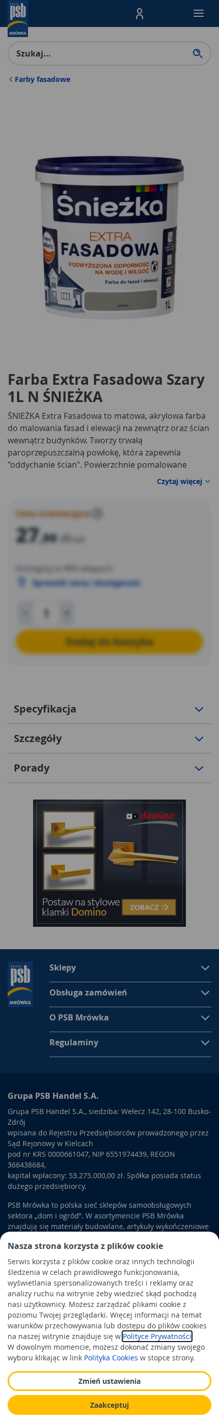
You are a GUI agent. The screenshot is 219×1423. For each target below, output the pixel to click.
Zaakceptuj (109, 1405)
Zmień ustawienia (109, 1381)
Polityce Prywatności (157, 1336)
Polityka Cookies (111, 1357)
